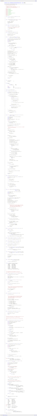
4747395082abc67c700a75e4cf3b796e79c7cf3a (15, 2)
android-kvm (5, 2)
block (22, 2)
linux (8, 2)
